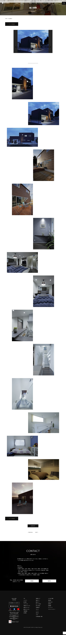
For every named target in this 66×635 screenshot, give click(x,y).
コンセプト (26, 3)
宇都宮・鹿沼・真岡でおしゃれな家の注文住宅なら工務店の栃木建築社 (14, 613)
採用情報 (49, 605)
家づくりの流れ (38, 603)
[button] (16, 47)
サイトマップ (50, 607)
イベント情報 (35, 3)
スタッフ (37, 609)
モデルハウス (40, 3)
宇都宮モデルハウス (27, 605)
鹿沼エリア (37, 602)
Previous (31, 532)
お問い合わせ (50, 602)
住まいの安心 (38, 605)
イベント (37, 611)
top (24, 598)
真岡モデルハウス (26, 607)
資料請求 (16, 3)
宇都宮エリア (38, 598)
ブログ (37, 614)
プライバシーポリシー (51, 609)
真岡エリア (37, 600)
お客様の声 (37, 607)
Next (36, 532)
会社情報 (48, 3)
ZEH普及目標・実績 (39, 616)
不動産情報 (45, 3)
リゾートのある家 (12, 24)
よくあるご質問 (50, 598)
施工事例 (30, 3)
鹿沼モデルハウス (26, 609)
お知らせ (37, 612)
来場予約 (21, 3)
